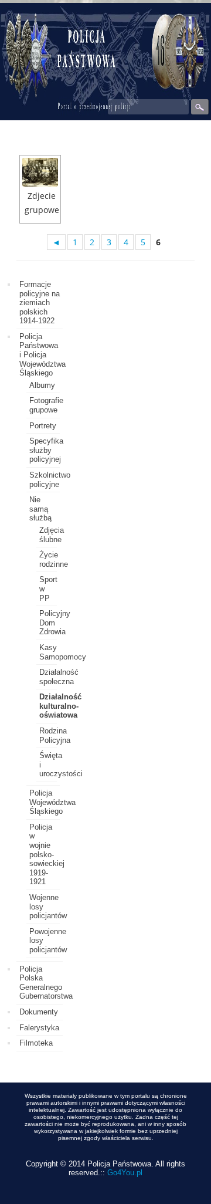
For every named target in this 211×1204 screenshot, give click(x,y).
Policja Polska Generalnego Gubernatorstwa (46, 983)
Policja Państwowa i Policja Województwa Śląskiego (42, 354)
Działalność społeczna (59, 677)
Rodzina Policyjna (54, 735)
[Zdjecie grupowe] (40, 172)
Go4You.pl (124, 1172)
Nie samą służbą (40, 508)
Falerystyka (39, 1027)
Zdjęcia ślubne (51, 535)
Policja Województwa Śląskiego (52, 802)
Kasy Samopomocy (62, 652)
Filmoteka (36, 1043)
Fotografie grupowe (46, 405)
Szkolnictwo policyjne (49, 480)
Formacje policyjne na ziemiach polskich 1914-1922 (39, 302)
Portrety (42, 425)
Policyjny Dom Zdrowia (54, 622)
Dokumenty (38, 1011)
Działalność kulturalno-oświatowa (60, 705)
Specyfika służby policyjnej (46, 450)
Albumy (42, 385)
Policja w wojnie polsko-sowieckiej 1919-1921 (46, 855)
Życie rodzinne (53, 559)
